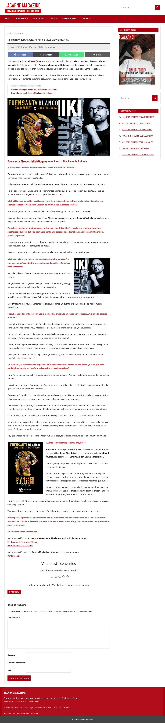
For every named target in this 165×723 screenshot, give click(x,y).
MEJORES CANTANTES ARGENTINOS (138, 117)
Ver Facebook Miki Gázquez (20, 545)
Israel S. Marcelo (29, 47)
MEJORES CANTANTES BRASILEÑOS (138, 154)
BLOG (53, 18)
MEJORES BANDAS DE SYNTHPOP (137, 129)
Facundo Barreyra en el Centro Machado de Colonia (34, 89)
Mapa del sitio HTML (62, 707)
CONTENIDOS (38, 18)
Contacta (9, 701)
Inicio (9, 33)
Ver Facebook (13, 555)
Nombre (11, 655)
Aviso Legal (28, 707)
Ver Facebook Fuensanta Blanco (22, 542)
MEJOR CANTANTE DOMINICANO (136, 123)
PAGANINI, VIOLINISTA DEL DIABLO (137, 135)
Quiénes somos (33, 701)
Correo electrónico (16, 662)
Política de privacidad (13, 707)
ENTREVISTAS (14, 592)
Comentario (13, 617)
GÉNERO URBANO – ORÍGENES (135, 148)
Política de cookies (43, 707)
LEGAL (85, 18)
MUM (33, 61)
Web (9, 670)
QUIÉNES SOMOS (69, 18)
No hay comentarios (46, 47)
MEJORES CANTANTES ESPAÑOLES (137, 142)
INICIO (7, 18)
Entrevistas (18, 33)
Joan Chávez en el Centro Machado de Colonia (32, 92)
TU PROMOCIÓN (21, 18)
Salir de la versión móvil (82, 719)
